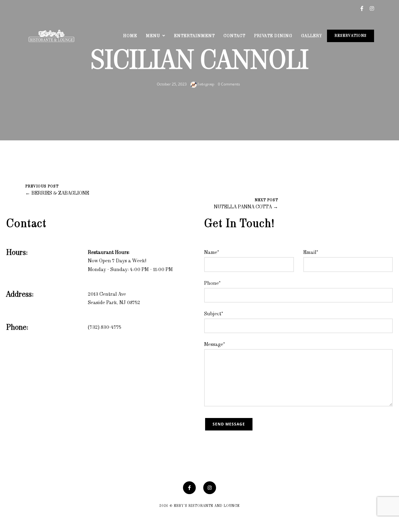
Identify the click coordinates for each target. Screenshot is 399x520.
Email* (310, 252)
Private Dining (273, 36)
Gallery (311, 36)
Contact (234, 36)
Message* (214, 344)
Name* (211, 252)
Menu (153, 36)
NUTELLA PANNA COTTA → (246, 207)
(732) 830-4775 (104, 327)
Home (130, 36)
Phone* (212, 283)
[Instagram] (210, 488)
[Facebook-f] (189, 488)
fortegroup (205, 84)
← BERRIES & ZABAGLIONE (57, 193)
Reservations (350, 36)
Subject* (213, 314)
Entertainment (194, 36)
